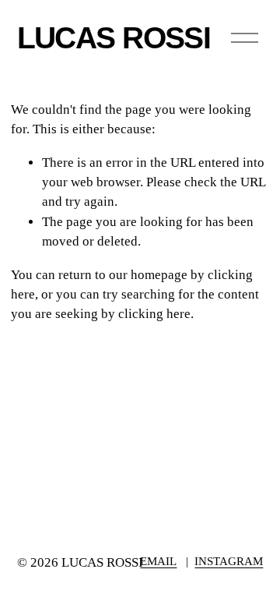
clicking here (154, 313)
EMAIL (158, 561)
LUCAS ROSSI (114, 37)
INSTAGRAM (228, 561)
